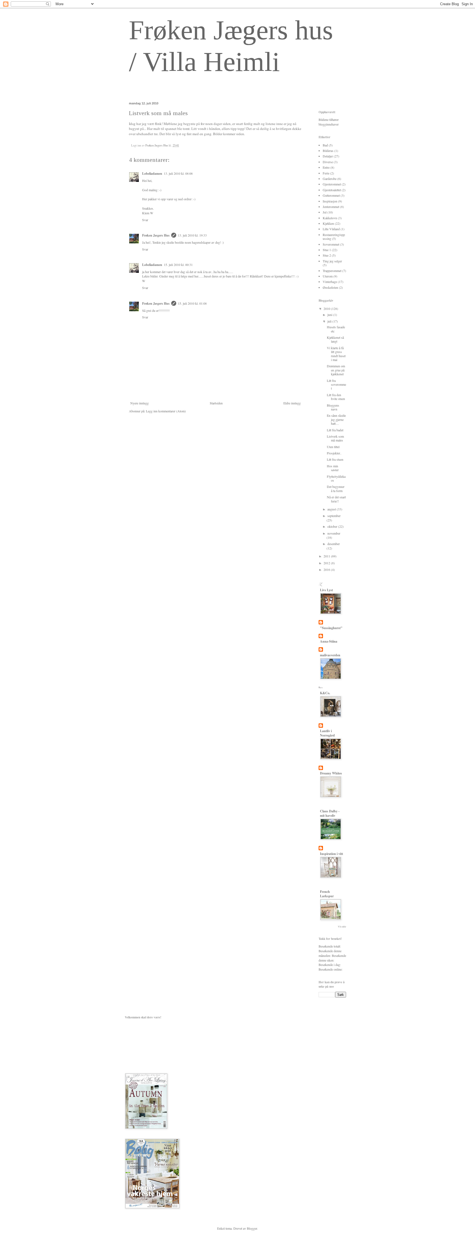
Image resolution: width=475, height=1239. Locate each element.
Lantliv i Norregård (327, 733)
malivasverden (330, 655)
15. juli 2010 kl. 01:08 (192, 303)
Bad (325, 145)
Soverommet (331, 244)
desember (333, 543)
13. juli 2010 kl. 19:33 (192, 235)
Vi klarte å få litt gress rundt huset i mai (336, 354)
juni (330, 314)
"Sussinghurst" (331, 628)
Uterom (328, 276)
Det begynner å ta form (335, 488)
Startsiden (216, 403)
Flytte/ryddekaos (336, 478)
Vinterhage (330, 281)
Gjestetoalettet (332, 190)
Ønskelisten (330, 287)
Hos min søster (333, 468)
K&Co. (325, 693)
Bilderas (328, 150)
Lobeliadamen (152, 173)
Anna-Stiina (328, 641)
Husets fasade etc (336, 329)
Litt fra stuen (335, 459)
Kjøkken (328, 223)
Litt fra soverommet (336, 384)
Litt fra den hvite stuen (336, 397)
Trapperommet (332, 270)
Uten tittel (333, 447)
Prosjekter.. (334, 453)
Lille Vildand (331, 229)
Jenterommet (331, 206)
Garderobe (329, 178)
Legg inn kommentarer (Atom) (166, 411)
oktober (332, 526)
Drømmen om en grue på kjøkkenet (336, 370)
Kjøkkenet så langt (335, 339)
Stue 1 (327, 250)
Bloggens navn (333, 407)
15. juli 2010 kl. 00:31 (178, 264)
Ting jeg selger (332, 261)
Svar (145, 220)
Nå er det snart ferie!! (336, 499)
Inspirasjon (330, 201)
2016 (327, 569)
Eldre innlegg (292, 403)
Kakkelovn (330, 218)
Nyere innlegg (139, 403)
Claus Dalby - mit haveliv (329, 813)
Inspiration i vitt (331, 853)
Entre (326, 167)
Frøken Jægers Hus (156, 235)
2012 (327, 563)
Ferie (326, 173)
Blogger (252, 1228)
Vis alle (342, 926)
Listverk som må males (335, 438)
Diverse (328, 162)
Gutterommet (331, 195)
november (333, 533)
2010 (327, 308)
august (332, 509)
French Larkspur (327, 893)
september (334, 515)
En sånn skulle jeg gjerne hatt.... (336, 419)
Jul (325, 212)
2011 (327, 556)
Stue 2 (327, 255)
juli (329, 321)
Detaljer (328, 156)
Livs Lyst (326, 590)
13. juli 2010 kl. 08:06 (178, 173)
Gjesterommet (332, 184)
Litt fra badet (335, 430)
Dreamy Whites (331, 773)
